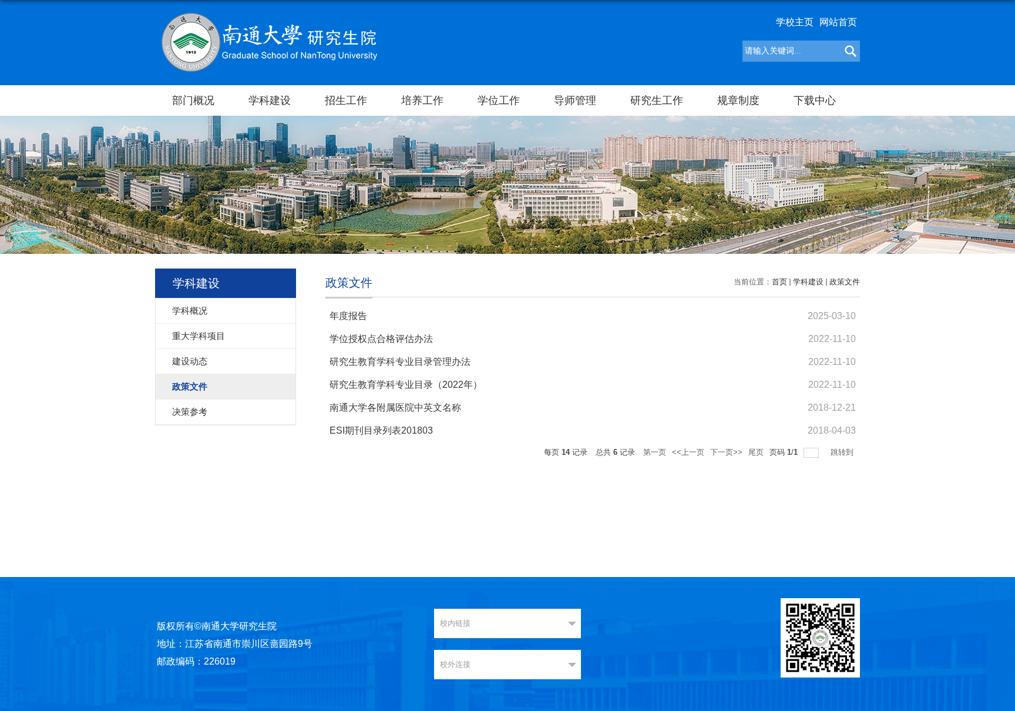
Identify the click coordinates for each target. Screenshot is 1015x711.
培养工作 (422, 100)
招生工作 (346, 100)
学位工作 (499, 100)
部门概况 (193, 100)
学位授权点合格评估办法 (381, 339)
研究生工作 (656, 100)
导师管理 (575, 100)
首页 (779, 281)
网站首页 (838, 22)
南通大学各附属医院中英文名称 (395, 407)
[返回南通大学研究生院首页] (269, 41)
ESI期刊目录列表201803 (381, 430)
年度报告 (348, 316)
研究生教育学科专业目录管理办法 (400, 362)
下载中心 (815, 100)
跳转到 (843, 452)
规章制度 (738, 100)
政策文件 (844, 281)
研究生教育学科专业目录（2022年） (406, 385)
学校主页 (795, 22)
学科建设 (269, 100)
